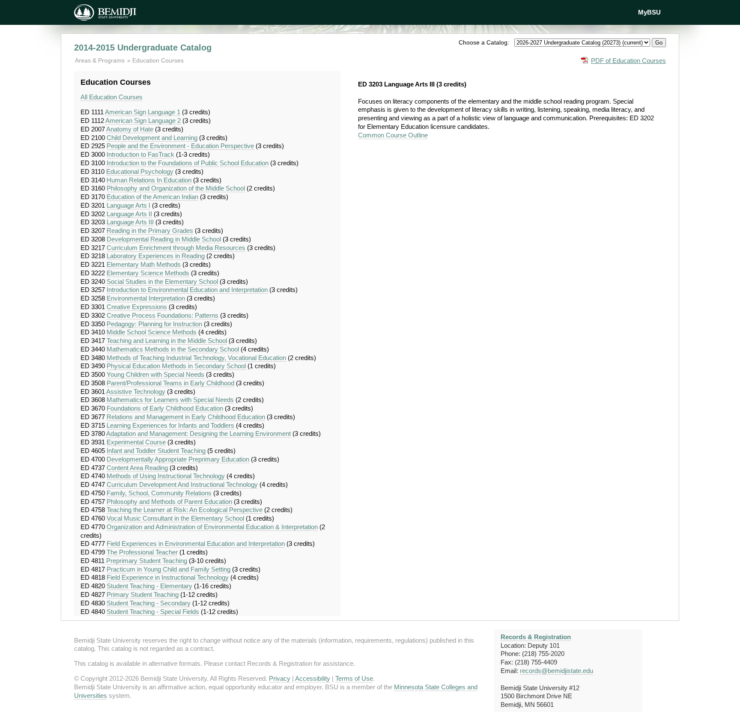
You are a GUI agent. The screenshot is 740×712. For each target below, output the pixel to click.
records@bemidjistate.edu (556, 670)
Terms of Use (354, 678)
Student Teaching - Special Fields (153, 611)
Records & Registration (536, 637)
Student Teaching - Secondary (149, 603)
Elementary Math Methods (144, 264)
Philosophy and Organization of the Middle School (176, 188)
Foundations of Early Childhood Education (165, 408)
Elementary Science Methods (148, 273)
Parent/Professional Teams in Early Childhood (170, 383)
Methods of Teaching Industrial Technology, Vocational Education (196, 357)
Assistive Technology (135, 391)
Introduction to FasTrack (140, 154)
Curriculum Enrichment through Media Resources (176, 247)
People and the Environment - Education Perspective (180, 145)
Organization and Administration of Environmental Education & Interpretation (212, 526)
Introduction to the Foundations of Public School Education (188, 163)
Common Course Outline (393, 135)
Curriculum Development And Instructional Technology (182, 484)
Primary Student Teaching (143, 594)
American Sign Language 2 (143, 120)
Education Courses (158, 60)
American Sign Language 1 (142, 112)
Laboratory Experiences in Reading (156, 255)
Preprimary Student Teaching (146, 560)
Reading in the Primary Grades (150, 230)
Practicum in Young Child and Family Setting (168, 569)
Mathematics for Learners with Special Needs (170, 399)
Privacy (279, 678)
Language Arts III (130, 222)
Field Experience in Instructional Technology (168, 577)
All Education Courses (112, 97)
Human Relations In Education (149, 180)
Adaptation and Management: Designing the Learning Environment (198, 433)
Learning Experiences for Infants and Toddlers (170, 425)
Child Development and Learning (152, 137)
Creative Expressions (137, 306)
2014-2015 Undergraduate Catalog (143, 47)
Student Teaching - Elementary (149, 586)
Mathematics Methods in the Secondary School (173, 349)
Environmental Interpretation (146, 298)
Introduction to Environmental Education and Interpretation (187, 289)
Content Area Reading (137, 467)
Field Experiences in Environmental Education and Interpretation (196, 543)
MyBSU (649, 12)
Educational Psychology (139, 171)
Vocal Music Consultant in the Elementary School (175, 518)
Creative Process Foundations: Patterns (162, 315)
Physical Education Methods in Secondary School (176, 365)
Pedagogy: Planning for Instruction (154, 324)
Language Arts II (129, 213)
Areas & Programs (100, 60)
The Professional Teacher (142, 552)
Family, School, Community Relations (159, 493)
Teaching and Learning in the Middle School (167, 340)
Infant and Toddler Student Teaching (156, 450)
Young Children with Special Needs (155, 374)
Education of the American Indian (152, 196)
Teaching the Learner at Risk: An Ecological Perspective (185, 509)
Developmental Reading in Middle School (164, 239)
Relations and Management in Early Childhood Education (186, 416)
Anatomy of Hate (129, 129)
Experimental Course (136, 442)
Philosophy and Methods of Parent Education (169, 501)
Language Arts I (128, 205)
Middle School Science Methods (152, 332)
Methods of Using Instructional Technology (166, 476)
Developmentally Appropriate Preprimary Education (178, 459)
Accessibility (312, 678)
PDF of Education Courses (628, 60)
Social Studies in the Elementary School (162, 281)
